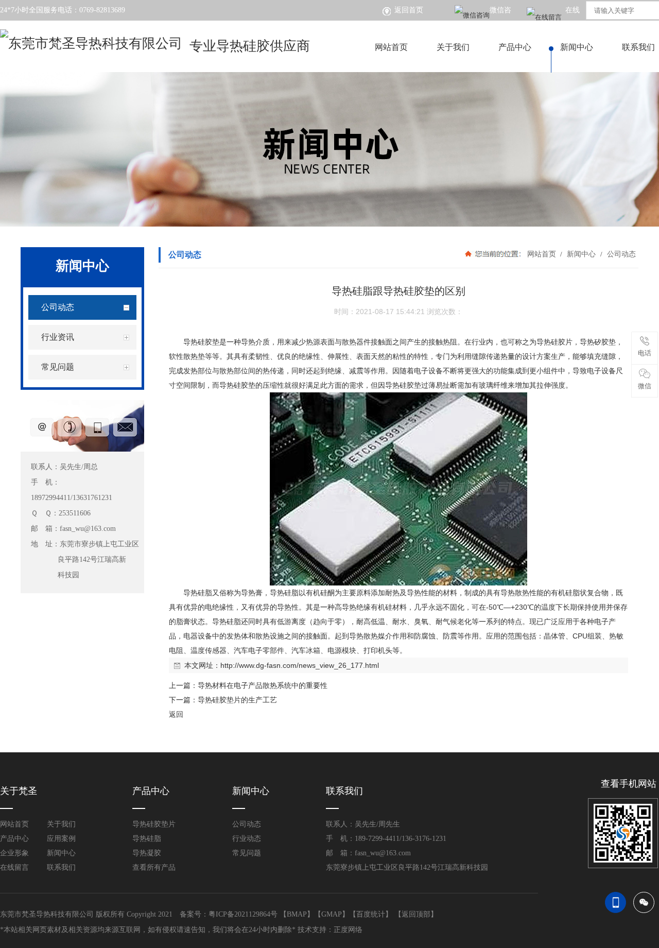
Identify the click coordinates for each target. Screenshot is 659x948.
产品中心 (514, 47)
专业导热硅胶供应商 (249, 46)
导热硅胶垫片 (154, 824)
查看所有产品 (154, 867)
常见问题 (246, 853)
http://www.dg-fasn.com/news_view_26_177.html (299, 665)
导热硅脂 (146, 838)
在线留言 (14, 867)
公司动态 (620, 254)
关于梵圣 (18, 791)
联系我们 (61, 867)
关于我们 (453, 47)
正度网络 (348, 930)
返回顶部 (416, 914)
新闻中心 (576, 47)
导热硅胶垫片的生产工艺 (237, 700)
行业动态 (246, 838)
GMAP (331, 914)
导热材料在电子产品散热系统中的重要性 (262, 685)
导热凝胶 (146, 853)
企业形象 (14, 853)
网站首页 (391, 47)
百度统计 (370, 914)
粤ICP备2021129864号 (243, 914)
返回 (176, 714)
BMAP (297, 914)
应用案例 (61, 838)
